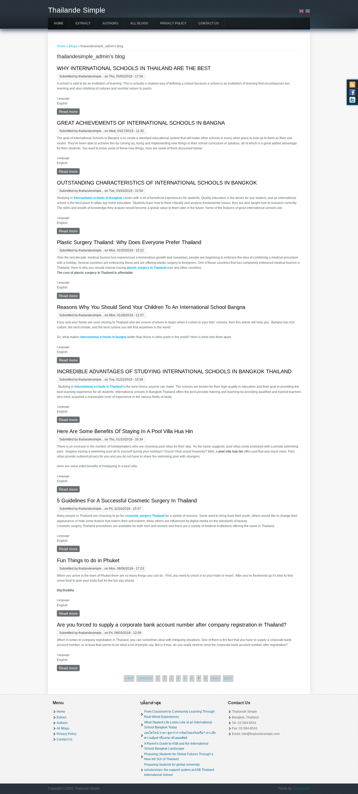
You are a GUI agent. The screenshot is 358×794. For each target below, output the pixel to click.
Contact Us (208, 23)
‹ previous (145, 678)
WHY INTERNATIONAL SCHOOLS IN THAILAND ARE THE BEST (134, 68)
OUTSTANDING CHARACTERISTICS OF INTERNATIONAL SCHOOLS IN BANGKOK (157, 183)
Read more (69, 111)
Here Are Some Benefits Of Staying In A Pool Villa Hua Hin (125, 431)
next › (215, 678)
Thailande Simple (76, 10)
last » (228, 678)
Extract (82, 23)
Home (58, 23)
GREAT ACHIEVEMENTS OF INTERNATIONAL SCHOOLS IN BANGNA (141, 123)
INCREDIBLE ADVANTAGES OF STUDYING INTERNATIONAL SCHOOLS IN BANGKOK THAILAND (174, 371)
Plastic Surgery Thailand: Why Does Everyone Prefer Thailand (129, 242)
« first (129, 678)
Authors (110, 23)
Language (63, 98)
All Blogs (139, 23)
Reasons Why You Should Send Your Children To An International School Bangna (151, 307)
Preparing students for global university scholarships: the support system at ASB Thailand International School (179, 769)
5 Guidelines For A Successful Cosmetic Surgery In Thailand (127, 500)
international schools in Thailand (98, 386)
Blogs (73, 46)
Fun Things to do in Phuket (88, 560)
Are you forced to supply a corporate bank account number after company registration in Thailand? (171, 625)
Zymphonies (301, 788)
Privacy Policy (173, 23)
